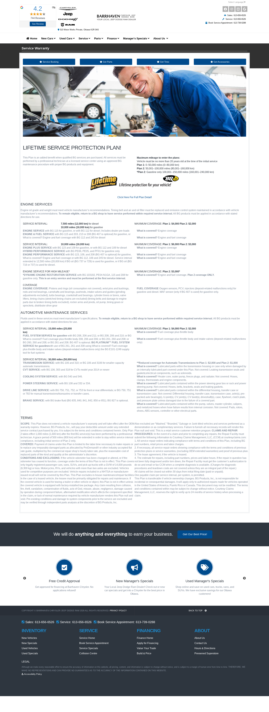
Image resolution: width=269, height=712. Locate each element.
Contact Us (200, 643)
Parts (97, 38)
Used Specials (30, 653)
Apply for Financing (147, 643)
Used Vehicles (30, 648)
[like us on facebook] (225, 9)
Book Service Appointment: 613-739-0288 (226, 23)
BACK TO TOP (196, 610)
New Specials (29, 643)
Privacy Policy (118, 610)
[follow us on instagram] (232, 9)
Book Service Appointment (94, 643)
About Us (199, 638)
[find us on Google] (244, 9)
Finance (112, 38)
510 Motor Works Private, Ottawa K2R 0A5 (79, 29)
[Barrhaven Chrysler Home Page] (97, 17)
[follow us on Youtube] (238, 9)
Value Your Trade (146, 648)
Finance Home (145, 638)
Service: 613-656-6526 (235, 19)
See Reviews (38, 24)
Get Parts (107, 62)
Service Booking (50, 62)
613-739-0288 (145, 622)
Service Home (87, 638)
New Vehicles (29, 638)
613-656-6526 (44, 622)
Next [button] (244, 578)
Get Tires (164, 62)
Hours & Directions (204, 648)
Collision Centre (88, 653)
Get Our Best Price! (195, 534)
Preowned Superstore (206, 653)
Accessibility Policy (33, 674)
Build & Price (144, 653)
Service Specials (88, 648)
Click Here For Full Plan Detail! (134, 197)
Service (84, 38)
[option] (64, 578)
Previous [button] (24, 578)
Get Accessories (221, 62)
